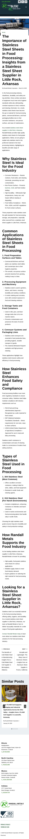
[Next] (25, 706)
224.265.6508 (6, 1)
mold (12, 188)
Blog (3, 32)
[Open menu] (26, 7)
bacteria (7, 188)
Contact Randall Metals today (11, 634)
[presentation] (14, 693)
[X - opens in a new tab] (22, 1)
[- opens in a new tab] (7, 814)
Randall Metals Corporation (11, 88)
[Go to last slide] (4, 706)
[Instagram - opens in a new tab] (25, 1)
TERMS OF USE (5, 827)
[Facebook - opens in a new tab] (19, 1)
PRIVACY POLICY (5, 824)
